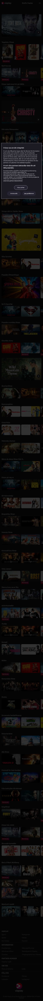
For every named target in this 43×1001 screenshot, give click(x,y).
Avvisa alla (13, 193)
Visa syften (20, 187)
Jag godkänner (29, 193)
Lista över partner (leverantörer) (13, 180)
